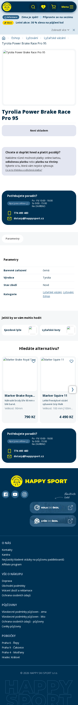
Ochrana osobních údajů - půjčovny (23, 621)
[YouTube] (15, 494)
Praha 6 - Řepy (10, 642)
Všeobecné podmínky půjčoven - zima (24, 611)
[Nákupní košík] (53, 7)
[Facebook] (5, 494)
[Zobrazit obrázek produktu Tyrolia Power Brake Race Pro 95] (39, 77)
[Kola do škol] (53, 507)
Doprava (7, 581)
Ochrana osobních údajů (16, 595)
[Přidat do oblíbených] (33, 361)
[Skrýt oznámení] (73, 30)
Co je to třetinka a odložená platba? (23, 170)
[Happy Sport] (7, 7)
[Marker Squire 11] (58, 389)
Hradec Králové (11, 657)
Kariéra (6, 554)
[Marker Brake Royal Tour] (20, 389)
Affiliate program (12, 564)
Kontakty (7, 549)
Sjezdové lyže (12, 330)
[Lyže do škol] (53, 521)
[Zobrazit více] (39, 17)
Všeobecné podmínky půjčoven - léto (23, 616)
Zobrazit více (58, 30)
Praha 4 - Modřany (13, 652)
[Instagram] (24, 494)
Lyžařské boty (51, 330)
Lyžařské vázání (54, 38)
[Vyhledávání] (33, 7)
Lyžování (32, 38)
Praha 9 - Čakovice (13, 647)
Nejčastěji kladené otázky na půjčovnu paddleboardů (33, 559)
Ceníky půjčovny (11, 626)
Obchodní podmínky (13, 585)
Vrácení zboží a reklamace (17, 590)
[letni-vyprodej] (39, 183)
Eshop (15, 38)
